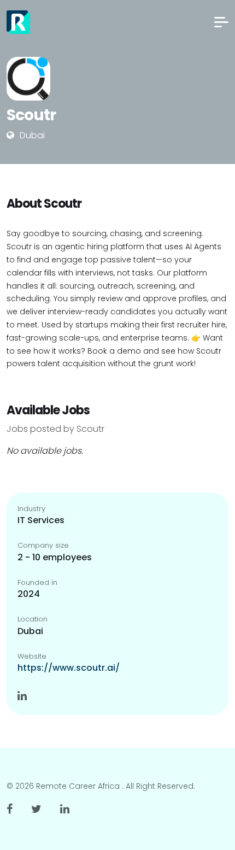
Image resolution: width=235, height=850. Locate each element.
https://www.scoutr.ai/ (68, 667)
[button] (221, 22)
